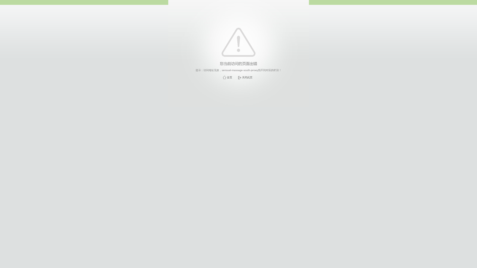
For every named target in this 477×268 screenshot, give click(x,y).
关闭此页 (247, 77)
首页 (229, 77)
